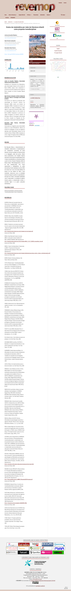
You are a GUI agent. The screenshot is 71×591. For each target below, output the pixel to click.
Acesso (65, 2)
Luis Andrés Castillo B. (40, 585)
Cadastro (60, 2)
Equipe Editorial (22, 14)
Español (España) (58, 50)
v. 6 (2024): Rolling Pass (19, 21)
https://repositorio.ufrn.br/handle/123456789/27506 (16, 503)
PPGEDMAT (13, 17)
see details (37, 125)
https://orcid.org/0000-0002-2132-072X (10, 50)
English (58, 48)
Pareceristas (35, 14)
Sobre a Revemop (12, 14)
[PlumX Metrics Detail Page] (36, 116)
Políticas (29, 14)
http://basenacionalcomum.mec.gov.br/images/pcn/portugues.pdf (19, 231)
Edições (48, 14)
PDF (32, 61)
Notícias (7, 17)
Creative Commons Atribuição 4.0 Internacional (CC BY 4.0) (42, 580)
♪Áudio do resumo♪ (35, 63)
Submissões (42, 14)
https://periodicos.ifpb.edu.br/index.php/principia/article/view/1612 (19, 464)
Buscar (63, 14)
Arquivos (10, 21)
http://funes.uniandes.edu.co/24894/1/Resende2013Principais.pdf (19, 479)
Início (6, 14)
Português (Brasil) (58, 52)
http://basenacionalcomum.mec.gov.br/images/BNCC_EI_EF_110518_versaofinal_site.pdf (24, 241)
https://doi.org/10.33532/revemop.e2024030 (14, 54)
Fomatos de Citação (35, 89)
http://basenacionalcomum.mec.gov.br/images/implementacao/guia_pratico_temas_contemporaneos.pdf (27, 253)
